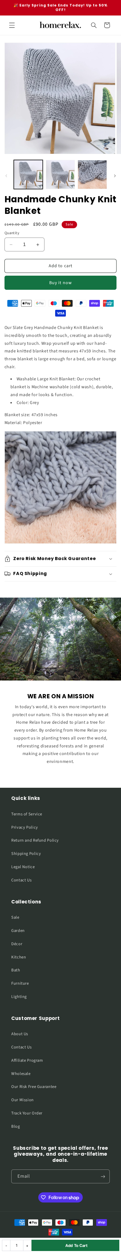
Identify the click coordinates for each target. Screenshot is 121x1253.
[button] (11, 25)
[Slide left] (6, 176)
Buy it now (60, 283)
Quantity (12, 233)
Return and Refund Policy (35, 840)
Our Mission (22, 1100)
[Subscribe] (103, 1176)
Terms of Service (26, 814)
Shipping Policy (26, 854)
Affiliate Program (27, 1060)
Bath (15, 970)
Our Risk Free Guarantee (34, 1087)
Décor (16, 944)
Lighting (19, 997)
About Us (19, 1034)
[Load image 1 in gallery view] (28, 174)
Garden (18, 931)
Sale (15, 917)
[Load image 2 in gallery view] (60, 174)
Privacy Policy (24, 827)
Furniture (20, 983)
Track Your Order (26, 1113)
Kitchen (18, 957)
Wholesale (21, 1074)
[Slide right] (115, 176)
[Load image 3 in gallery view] (92, 174)
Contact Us (21, 880)
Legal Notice (23, 867)
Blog (15, 1126)
